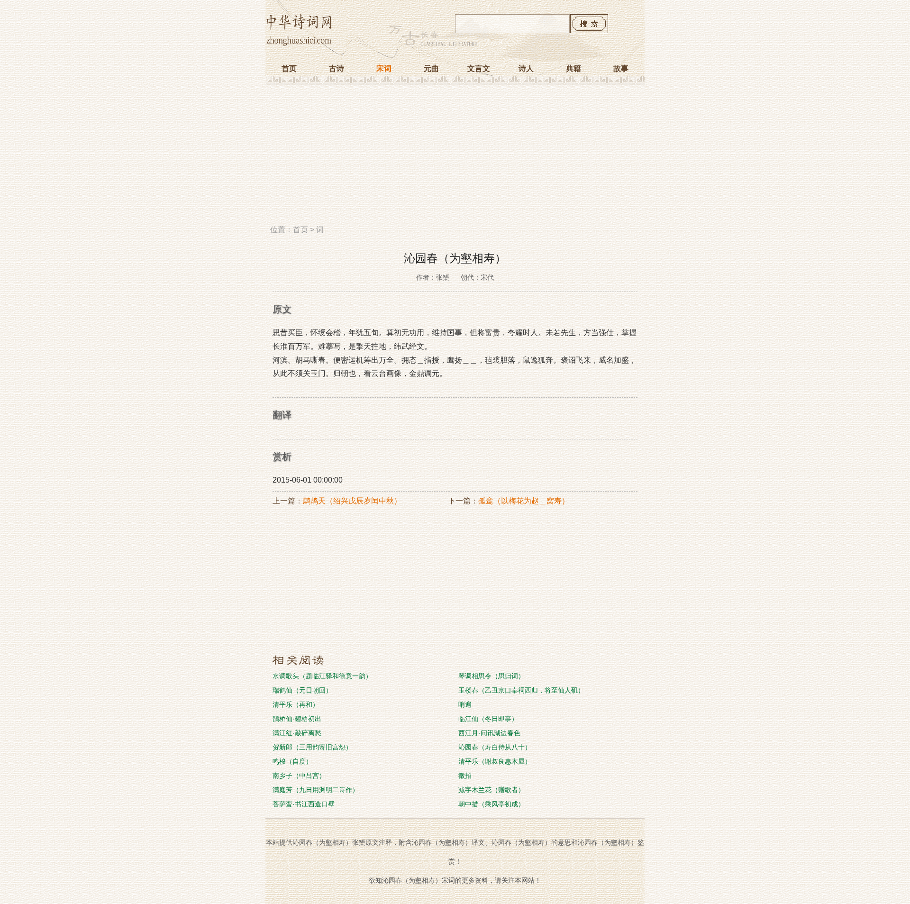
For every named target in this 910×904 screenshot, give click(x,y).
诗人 (526, 68)
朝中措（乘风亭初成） (491, 804)
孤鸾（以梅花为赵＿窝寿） (523, 501)
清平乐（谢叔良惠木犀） (494, 761)
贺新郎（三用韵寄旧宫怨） (312, 747)
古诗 (336, 68)
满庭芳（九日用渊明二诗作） (316, 790)
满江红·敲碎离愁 (297, 733)
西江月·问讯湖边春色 (489, 733)
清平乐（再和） (296, 704)
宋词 (383, 68)
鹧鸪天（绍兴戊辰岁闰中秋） (352, 501)
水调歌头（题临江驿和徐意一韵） (322, 676)
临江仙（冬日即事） (488, 718)
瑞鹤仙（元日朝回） (302, 690)
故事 (620, 68)
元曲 (431, 68)
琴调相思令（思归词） (491, 676)
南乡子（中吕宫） (299, 775)
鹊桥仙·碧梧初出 (297, 718)
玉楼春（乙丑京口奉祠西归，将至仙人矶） (521, 690)
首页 (289, 68)
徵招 (465, 775)
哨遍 (465, 704)
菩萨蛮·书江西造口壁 (304, 804)
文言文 (478, 68)
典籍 (573, 68)
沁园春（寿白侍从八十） (494, 747)
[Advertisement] (455, 157)
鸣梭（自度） (292, 761)
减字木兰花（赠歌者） (491, 790)
